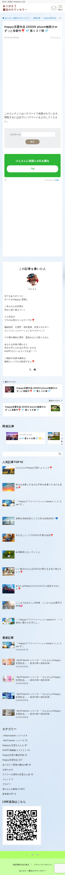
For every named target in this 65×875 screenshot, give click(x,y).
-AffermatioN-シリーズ (14, 735)
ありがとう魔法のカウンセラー (32, 871)
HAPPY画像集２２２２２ (16, 750)
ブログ (6, 784)
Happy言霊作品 (12, 759)
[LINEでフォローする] (35, 369)
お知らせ (7, 769)
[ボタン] (53, 8)
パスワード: (15, 134)
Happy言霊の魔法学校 (14, 755)
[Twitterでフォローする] (30, 369)
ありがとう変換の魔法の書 (16, 764)
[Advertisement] (32, 71)
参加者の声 (9, 793)
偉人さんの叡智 (9, 789)
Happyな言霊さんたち (14, 745)
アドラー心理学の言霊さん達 (17, 774)
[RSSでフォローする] (38, 855)
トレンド (7, 779)
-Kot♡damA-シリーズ (14, 740)
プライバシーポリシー (43, 865)
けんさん (57, 38)
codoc (57, 180)
